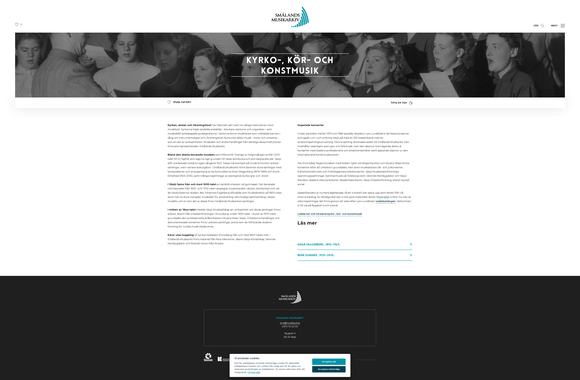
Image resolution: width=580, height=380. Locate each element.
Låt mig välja (254, 372)
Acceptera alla (329, 361)
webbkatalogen (386, 201)
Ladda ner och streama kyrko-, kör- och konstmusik (330, 213)
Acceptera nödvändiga (329, 369)
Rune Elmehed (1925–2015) (316, 255)
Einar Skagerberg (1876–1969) (319, 244)
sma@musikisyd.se (290, 323)
